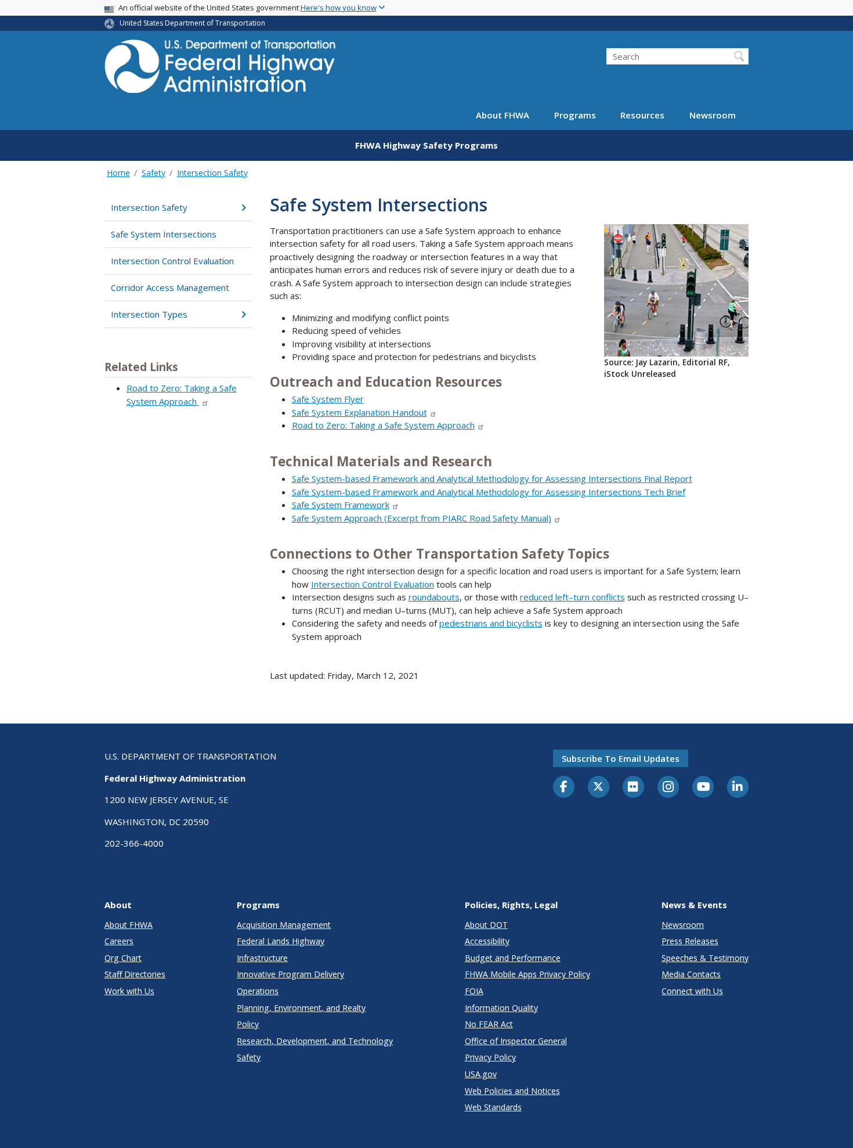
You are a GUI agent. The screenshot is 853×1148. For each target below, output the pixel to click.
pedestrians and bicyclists (491, 623)
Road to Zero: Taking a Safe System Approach (383, 425)
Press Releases (690, 941)
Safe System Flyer (328, 399)
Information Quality (501, 1007)
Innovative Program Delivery (290, 974)
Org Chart (123, 957)
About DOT (486, 924)
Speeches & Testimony (705, 957)
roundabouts (434, 597)
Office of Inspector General (516, 1040)
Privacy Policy (490, 1057)
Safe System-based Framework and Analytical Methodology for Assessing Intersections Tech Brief (488, 492)
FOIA (474, 990)
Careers (118, 941)
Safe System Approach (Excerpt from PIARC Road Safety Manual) (421, 518)
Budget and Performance (513, 957)
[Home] (220, 69)
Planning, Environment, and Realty (301, 1007)
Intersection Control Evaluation (172, 261)
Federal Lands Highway (280, 941)
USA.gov (481, 1073)
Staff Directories (134, 974)
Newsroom (712, 115)
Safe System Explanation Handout (359, 412)
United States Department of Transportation (192, 23)
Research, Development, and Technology (315, 1040)
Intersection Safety (212, 172)
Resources (642, 115)
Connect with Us (692, 990)
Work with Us (129, 990)
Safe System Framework (340, 504)
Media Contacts (691, 974)
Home (118, 172)
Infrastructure (262, 957)
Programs (575, 115)
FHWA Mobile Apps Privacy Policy (527, 974)
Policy (248, 1024)
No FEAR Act (489, 1024)
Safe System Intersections (163, 234)
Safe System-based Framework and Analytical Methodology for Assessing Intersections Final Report (492, 478)
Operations (258, 990)
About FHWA (502, 115)
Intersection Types (149, 314)
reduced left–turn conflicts (572, 597)
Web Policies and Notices (512, 1090)
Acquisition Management (284, 924)
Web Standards (493, 1107)
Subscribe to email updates (620, 758)
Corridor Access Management (170, 287)
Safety (153, 172)
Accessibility (487, 941)
